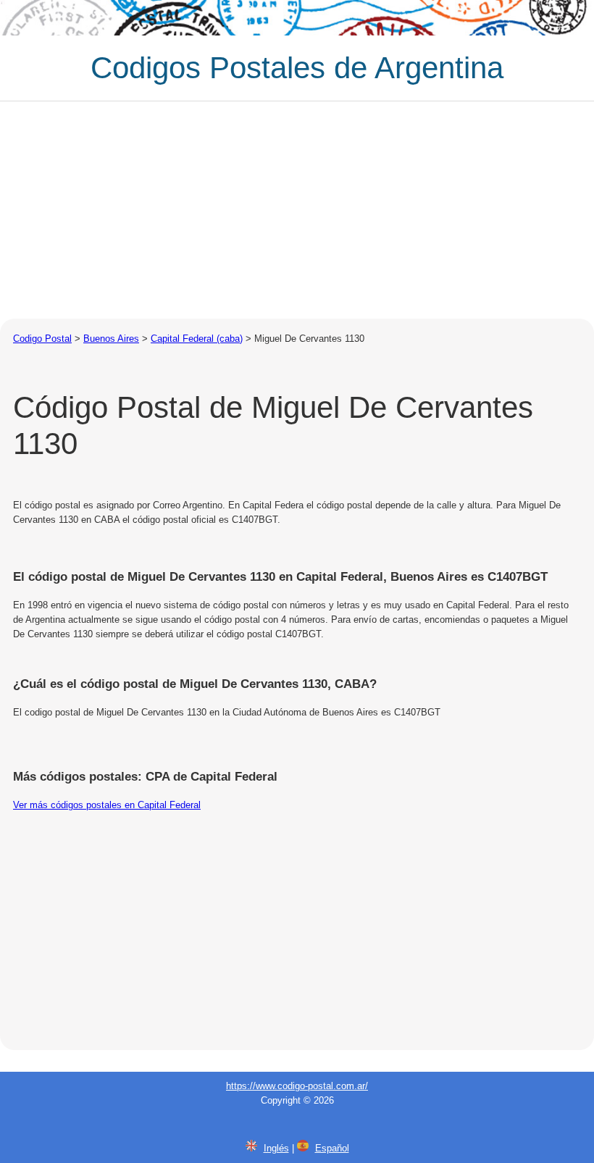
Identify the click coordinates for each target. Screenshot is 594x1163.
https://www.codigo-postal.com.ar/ (297, 1085)
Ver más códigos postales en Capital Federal (107, 804)
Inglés (276, 1148)
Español (332, 1148)
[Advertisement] (297, 210)
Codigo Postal (42, 338)
